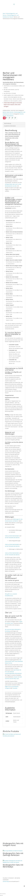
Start (4, 13)
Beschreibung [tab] (7, 123)
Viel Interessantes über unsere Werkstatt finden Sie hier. (14, 661)
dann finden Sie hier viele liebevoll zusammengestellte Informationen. (13, 671)
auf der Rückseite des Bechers (12, 537)
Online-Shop (6, 881)
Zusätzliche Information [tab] (10, 126)
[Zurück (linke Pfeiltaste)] (0, 895)
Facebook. (15, 688)
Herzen (4, 115)
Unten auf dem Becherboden (12, 536)
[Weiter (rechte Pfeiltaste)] (2, 895)
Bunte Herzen (10, 112)
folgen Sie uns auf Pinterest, (12, 686)
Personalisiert (10, 115)
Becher (4, 112)
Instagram (7, 688)
